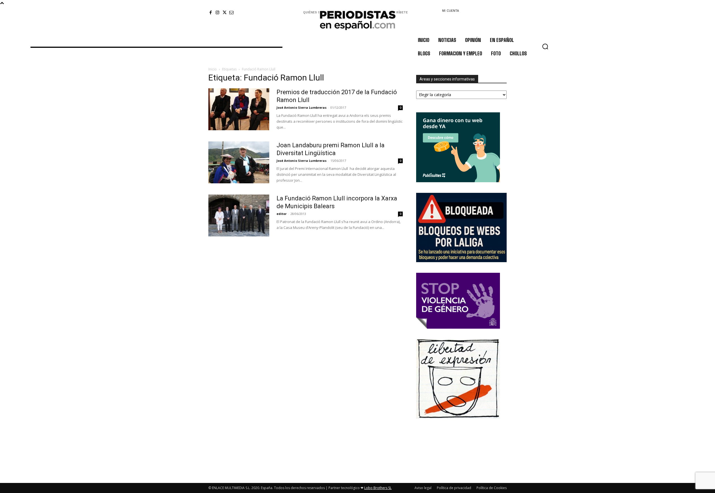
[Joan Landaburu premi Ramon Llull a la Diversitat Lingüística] (238, 162)
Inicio (212, 69)
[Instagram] (217, 12)
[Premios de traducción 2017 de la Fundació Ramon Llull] (238, 109)
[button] (545, 46)
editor (282, 214)
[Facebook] (210, 12)
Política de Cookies (491, 487)
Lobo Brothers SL (378, 487)
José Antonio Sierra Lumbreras (301, 107)
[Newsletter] (231, 12)
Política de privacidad (454, 487)
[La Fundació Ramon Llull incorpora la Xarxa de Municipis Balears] (238, 215)
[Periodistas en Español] (357, 20)
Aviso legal (423, 487)
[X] (224, 12)
